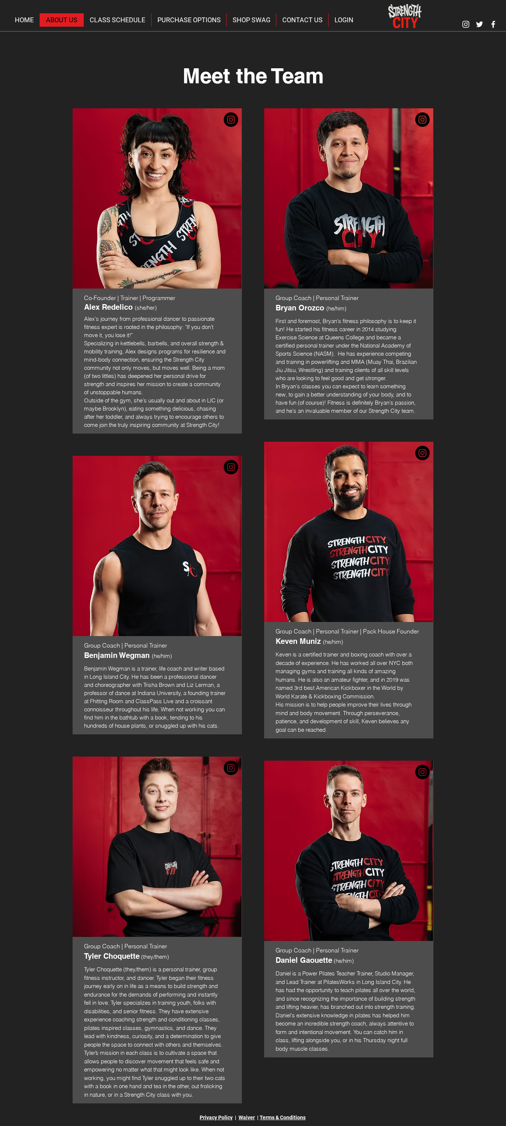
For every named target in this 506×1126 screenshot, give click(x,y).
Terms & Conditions (283, 1117)
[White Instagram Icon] (465, 24)
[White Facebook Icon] (493, 24)
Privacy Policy (216, 1117)
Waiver (247, 1117)
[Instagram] (231, 119)
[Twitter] (479, 24)
